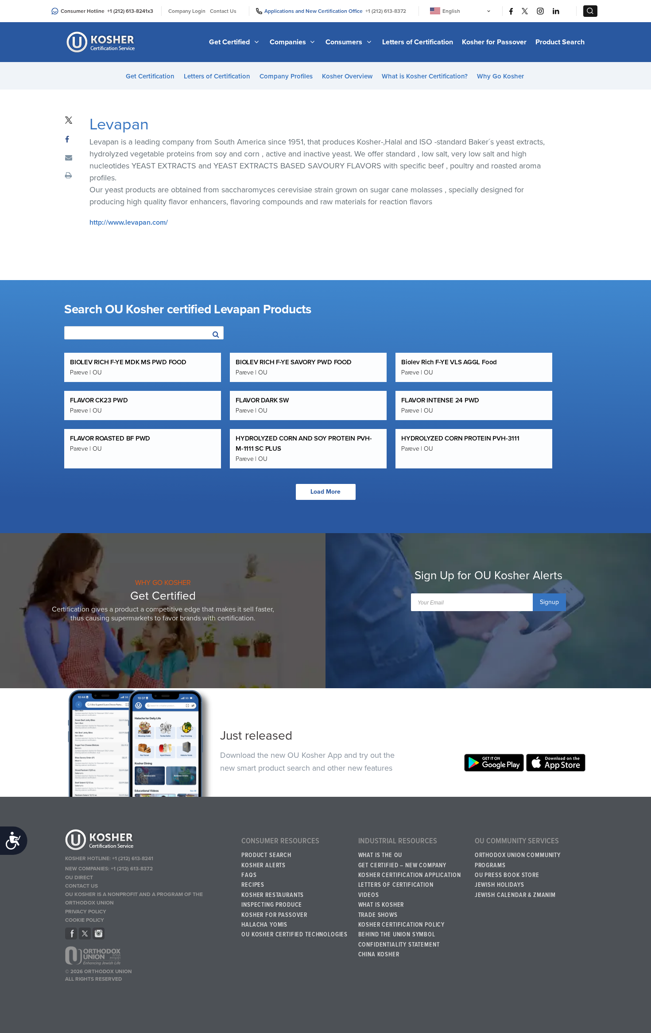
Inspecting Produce (271, 905)
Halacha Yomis (264, 925)
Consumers (345, 42)
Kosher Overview (347, 76)
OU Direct (79, 877)
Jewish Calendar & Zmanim (515, 895)
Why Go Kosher (500, 76)
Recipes (252, 885)
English (451, 11)
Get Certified (230, 42)
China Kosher (378, 955)
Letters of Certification (417, 42)
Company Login (186, 11)
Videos (368, 895)
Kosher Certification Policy (401, 925)
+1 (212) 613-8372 (385, 11)
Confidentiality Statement (399, 945)
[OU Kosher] (149, 841)
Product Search (560, 42)
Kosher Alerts (263, 865)
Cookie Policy (84, 920)
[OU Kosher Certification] (101, 42)
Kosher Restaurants (272, 895)
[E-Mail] (68, 158)
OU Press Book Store (507, 875)
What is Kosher (381, 905)
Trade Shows (378, 915)
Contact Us (223, 11)
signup (549, 602)
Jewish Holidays (499, 885)
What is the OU (380, 855)
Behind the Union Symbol (396, 935)
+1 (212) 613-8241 (127, 11)
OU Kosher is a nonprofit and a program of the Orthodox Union (134, 898)
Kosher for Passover (494, 42)
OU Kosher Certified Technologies (294, 935)
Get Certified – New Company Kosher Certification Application (409, 870)
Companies (289, 42)
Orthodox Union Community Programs (518, 860)
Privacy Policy (85, 911)
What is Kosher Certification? (425, 76)
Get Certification (150, 76)
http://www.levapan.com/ (128, 222)
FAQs (248, 875)
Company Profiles (286, 76)
